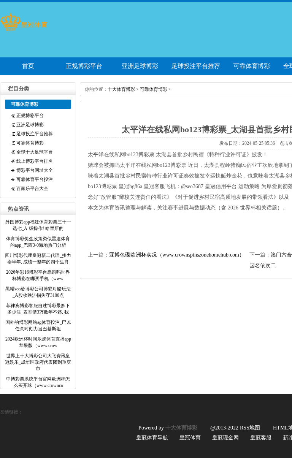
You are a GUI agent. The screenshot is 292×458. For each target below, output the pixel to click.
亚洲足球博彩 (140, 66)
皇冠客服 (260, 438)
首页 (28, 66)
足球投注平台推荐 (195, 66)
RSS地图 (250, 428)
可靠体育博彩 (251, 66)
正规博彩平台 (84, 66)
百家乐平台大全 (32, 188)
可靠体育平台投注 (34, 179)
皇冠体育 (190, 438)
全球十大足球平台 (34, 152)
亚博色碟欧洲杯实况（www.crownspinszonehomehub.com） (176, 255)
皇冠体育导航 (152, 438)
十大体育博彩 (121, 89)
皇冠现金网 (225, 438)
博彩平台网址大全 (34, 170)
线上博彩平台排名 (34, 161)
